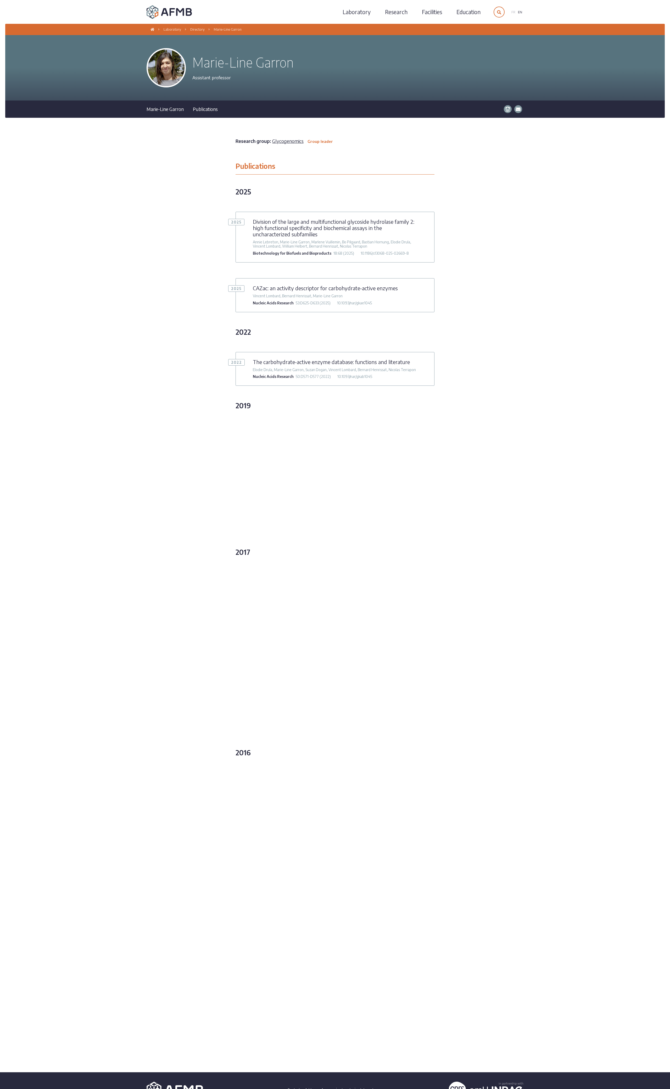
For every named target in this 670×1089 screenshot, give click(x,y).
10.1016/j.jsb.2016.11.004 (363, 670)
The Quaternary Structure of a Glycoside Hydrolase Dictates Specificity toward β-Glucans (335, 883)
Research (396, 11)
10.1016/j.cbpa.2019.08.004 (374, 536)
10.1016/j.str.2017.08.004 (330, 610)
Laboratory (357, 11)
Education (468, 11)
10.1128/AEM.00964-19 (376, 486)
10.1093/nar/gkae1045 (354, 303)
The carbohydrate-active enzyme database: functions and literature (331, 362)
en (520, 12)
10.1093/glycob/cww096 (333, 736)
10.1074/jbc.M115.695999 (371, 906)
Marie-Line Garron (228, 29)
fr (513, 12)
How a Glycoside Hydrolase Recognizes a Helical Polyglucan (322, 595)
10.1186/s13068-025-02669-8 (385, 253)
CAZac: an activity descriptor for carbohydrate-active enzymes (325, 288)
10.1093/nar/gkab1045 (354, 376)
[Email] (518, 109)
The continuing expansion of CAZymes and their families (318, 521)
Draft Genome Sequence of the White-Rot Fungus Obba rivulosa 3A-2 (333, 795)
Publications (205, 109)
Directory (197, 29)
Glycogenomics (302, 141)
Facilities (432, 11)
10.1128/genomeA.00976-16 (354, 845)
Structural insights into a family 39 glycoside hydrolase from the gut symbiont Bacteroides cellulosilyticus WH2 (332, 647)
